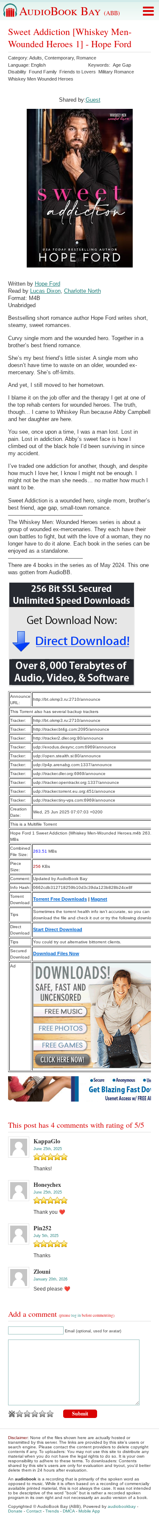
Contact (34, 1511)
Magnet (99, 899)
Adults (35, 57)
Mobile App (89, 1511)
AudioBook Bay (69, 11)
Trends (52, 1511)
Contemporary (59, 57)
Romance (86, 57)
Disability (17, 71)
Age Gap (122, 65)
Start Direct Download (57, 929)
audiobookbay (122, 1506)
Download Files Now (56, 953)
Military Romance (116, 71)
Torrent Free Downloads (60, 899)
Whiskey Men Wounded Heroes (40, 78)
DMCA (69, 1511)
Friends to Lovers (77, 71)
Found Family (43, 71)
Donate (15, 1511)
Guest (93, 100)
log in (76, 1315)
